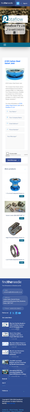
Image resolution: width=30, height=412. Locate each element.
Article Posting (13, 410)
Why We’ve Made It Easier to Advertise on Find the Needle (18, 343)
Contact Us (5, 410)
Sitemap (21, 410)
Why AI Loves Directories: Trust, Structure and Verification (17, 352)
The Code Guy (11, 403)
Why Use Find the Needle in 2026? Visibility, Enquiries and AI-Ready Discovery (17, 325)
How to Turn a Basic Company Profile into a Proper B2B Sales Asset (16, 334)
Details (21, 196)
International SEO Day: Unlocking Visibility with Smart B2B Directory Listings (18, 372)
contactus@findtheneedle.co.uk (13, 292)
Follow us (5, 390)
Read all (4, 379)
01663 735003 (16, 29)
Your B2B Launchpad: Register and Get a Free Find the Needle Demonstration (18, 362)
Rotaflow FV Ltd (15, 25)
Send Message (12, 160)
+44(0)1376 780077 (15, 308)
